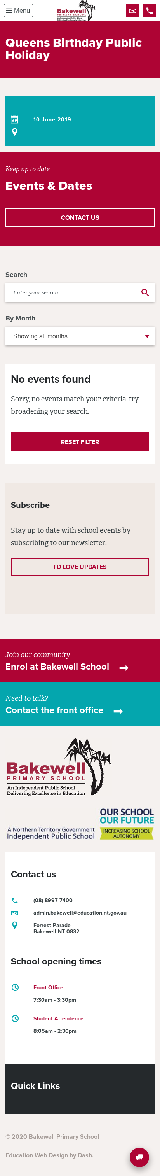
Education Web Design (36, 1155)
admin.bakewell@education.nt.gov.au (80, 913)
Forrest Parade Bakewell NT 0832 (56, 928)
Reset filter (80, 442)
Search (16, 274)
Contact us (132, 11)
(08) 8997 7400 (149, 11)
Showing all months (40, 335)
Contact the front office (54, 710)
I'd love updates (80, 567)
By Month (20, 318)
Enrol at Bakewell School (57, 666)
